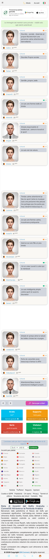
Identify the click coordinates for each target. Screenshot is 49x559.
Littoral (22, 30)
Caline (8, 48)
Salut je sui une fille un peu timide (31, 244)
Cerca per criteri (38, 403)
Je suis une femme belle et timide (31, 105)
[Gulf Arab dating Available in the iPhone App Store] (17, 500)
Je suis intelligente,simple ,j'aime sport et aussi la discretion (31, 291)
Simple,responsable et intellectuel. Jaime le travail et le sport (32, 129)
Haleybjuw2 (10, 373)
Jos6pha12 (10, 350)
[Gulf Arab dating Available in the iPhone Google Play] (32, 500)
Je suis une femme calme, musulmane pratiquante (31, 221)
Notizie (12, 490)
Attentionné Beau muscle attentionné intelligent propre (32, 383)
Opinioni (36, 490)
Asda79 (9, 234)
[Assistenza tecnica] (40, 556)
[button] (2, 2)
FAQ (40, 496)
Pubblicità (18, 494)
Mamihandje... (11, 280)
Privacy (36, 494)
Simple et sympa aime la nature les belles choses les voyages (33, 337)
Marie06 (9, 117)
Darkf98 (9, 396)
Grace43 (9, 94)
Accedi (36, 3)
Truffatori (20, 490)
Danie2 (8, 303)
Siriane (8, 164)
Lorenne (9, 210)
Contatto (34, 496)
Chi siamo (27, 494)
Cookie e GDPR (7, 494)
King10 (8, 141)
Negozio (28, 490)
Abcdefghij (10, 257)
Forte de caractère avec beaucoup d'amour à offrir (31, 360)
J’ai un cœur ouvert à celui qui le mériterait (32, 267)
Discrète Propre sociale (30, 57)
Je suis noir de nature (29, 150)
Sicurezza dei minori (21, 496)
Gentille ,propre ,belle (29, 80)
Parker (8, 71)
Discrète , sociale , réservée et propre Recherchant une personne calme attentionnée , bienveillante (32, 38)
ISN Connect (24, 552)
